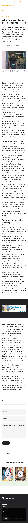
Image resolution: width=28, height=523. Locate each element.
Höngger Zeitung (9, 1)
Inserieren (5, 504)
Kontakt (4, 506)
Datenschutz (6, 512)
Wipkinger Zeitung (18, 1)
